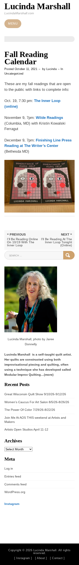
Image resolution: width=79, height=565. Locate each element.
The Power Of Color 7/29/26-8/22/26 (29, 409)
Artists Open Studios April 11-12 (26, 429)
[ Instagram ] (23, 558)
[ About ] (41, 558)
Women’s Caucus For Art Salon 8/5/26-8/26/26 (36, 402)
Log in (8, 468)
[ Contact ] (57, 558)
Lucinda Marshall (37, 6)
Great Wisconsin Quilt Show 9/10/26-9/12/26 (35, 394)
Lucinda (51, 69)
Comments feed (15, 484)
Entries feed (12, 476)
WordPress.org (14, 492)
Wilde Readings (49, 118)
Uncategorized (13, 73)
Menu (13, 23)
